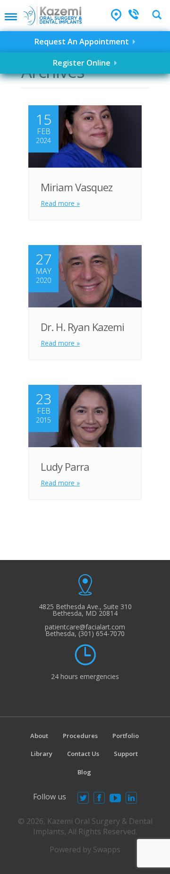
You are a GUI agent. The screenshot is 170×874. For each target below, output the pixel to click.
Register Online (83, 63)
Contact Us (83, 753)
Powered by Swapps (85, 849)
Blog (84, 772)
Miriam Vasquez (76, 187)
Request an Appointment (83, 41)
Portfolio (125, 735)
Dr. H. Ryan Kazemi (82, 327)
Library (41, 753)
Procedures (80, 735)
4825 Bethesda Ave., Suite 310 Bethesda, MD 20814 (85, 610)
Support (126, 753)
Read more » (60, 203)
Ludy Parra (65, 466)
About (39, 735)
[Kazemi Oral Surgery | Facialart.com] (52, 12)
